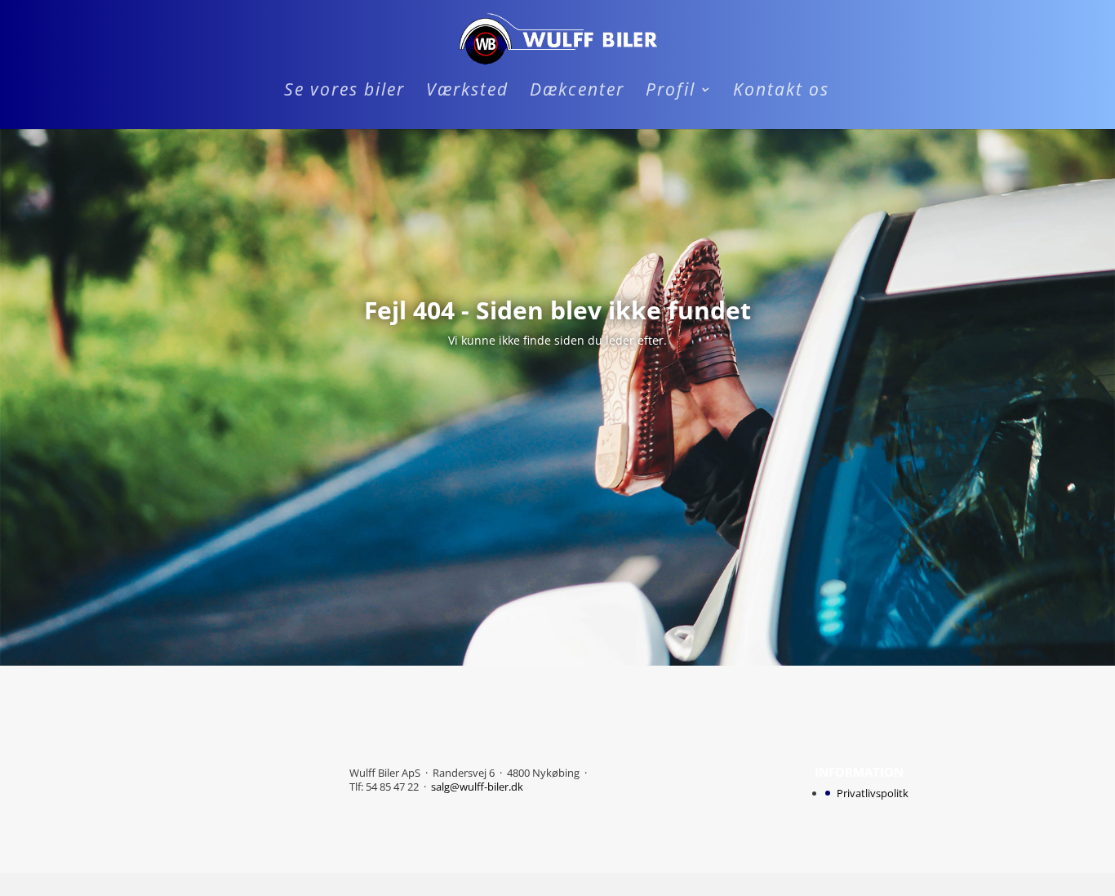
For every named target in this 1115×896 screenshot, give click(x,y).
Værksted (467, 91)
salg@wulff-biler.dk (477, 786)
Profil (670, 91)
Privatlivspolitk (872, 793)
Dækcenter (577, 91)
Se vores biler (344, 91)
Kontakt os (781, 91)
